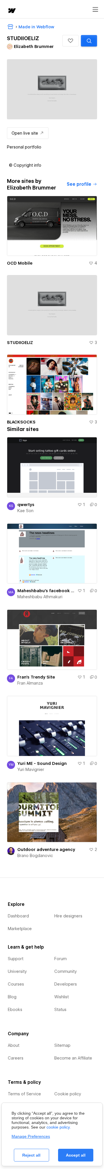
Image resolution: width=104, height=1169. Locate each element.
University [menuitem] (17, 971)
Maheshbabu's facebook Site (46, 590)
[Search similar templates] (89, 41)
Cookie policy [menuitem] (67, 1094)
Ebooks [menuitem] (15, 1009)
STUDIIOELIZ (20, 342)
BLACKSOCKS (21, 422)
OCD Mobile (19, 263)
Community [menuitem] (65, 971)
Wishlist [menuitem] (61, 997)
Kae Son (25, 510)
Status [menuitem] (60, 1009)
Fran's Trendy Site (36, 677)
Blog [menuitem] (12, 997)
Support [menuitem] (15, 958)
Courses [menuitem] (16, 984)
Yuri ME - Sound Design (42, 763)
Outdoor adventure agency (46, 849)
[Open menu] (95, 9)
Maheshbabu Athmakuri (39, 596)
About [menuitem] (13, 1045)
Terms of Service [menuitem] (24, 1094)
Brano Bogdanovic (35, 855)
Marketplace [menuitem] (20, 928)
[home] (11, 11)
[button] (70, 41)
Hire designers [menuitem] (68, 916)
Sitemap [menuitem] (62, 1045)
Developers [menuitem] (65, 984)
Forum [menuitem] (60, 958)
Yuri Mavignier (30, 769)
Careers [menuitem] (15, 1058)
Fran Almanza (30, 683)
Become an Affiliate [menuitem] (73, 1058)
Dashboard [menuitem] (18, 916)
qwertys (25, 504)
